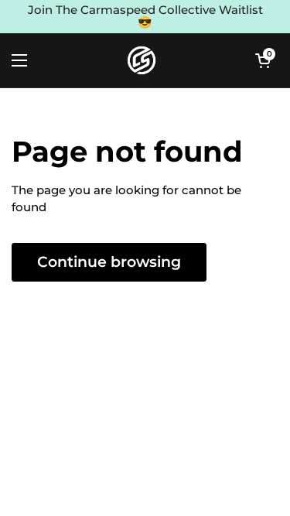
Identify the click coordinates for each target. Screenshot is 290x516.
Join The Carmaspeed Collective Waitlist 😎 (145, 16)
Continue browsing (109, 261)
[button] (262, 60)
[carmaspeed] (141, 60)
